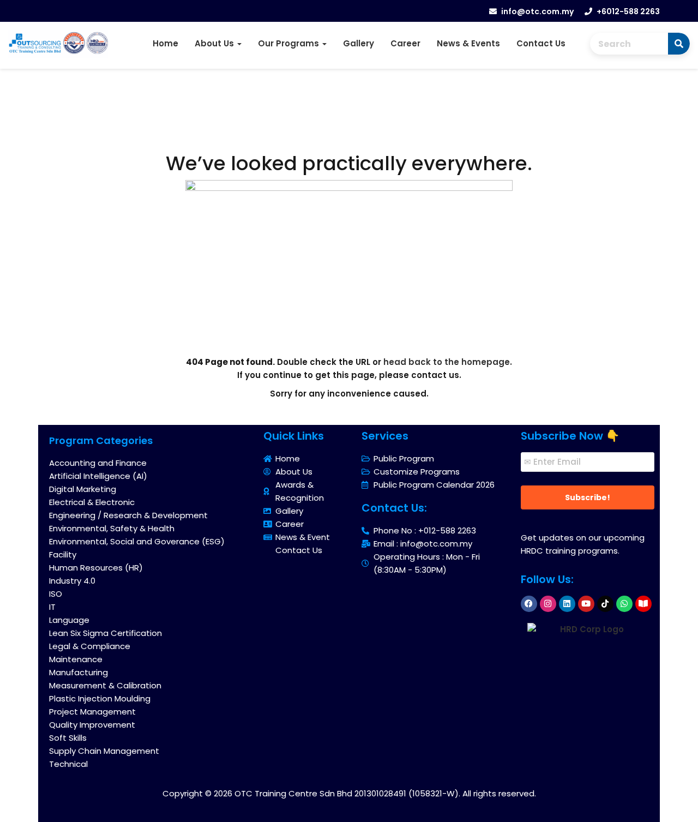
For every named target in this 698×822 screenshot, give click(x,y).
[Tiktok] (605, 604)
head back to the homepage (446, 362)
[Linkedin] (567, 604)
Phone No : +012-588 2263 (425, 530)
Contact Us (540, 43)
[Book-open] (643, 604)
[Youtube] (586, 604)
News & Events (468, 43)
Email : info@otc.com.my (423, 543)
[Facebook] (529, 604)
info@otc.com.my (537, 11)
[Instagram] (548, 604)
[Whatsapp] (624, 604)
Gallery (358, 43)
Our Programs (289, 43)
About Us (215, 43)
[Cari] (679, 44)
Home (165, 43)
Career (405, 43)
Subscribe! (587, 497)
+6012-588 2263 (628, 11)
